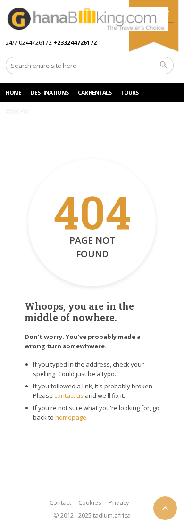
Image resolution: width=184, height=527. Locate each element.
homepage (70, 417)
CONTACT (18, 111)
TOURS (129, 93)
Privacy (119, 502)
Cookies (89, 502)
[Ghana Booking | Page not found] (87, 19)
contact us (69, 395)
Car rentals (94, 93)
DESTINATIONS (49, 93)
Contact (60, 502)
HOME (13, 93)
